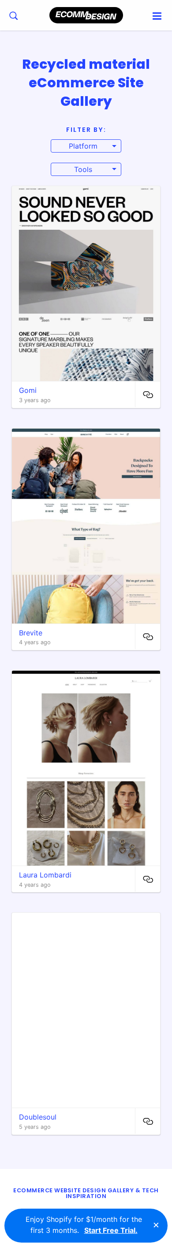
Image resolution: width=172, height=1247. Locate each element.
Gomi (28, 390)
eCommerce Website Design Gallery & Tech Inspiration (86, 1193)
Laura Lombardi (45, 874)
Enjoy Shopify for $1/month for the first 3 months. (84, 1225)
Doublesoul (37, 1117)
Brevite (30, 632)
